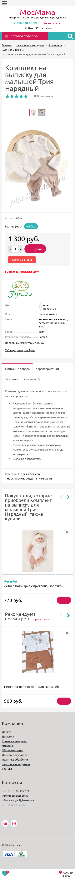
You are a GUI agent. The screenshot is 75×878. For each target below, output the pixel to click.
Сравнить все (41, 619)
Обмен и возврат (12, 750)
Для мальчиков (30, 473)
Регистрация (44, 28)
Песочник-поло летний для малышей (31, 686)
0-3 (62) (31, 226)
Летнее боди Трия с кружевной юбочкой (33, 586)
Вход (31, 28)
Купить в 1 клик (22, 259)
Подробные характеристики (22, 342)
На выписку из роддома (22, 478)
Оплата (6, 731)
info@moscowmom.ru (15, 795)
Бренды (7, 768)
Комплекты (46, 478)
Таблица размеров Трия (20, 350)
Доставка (8, 736)
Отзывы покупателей (15, 754)
